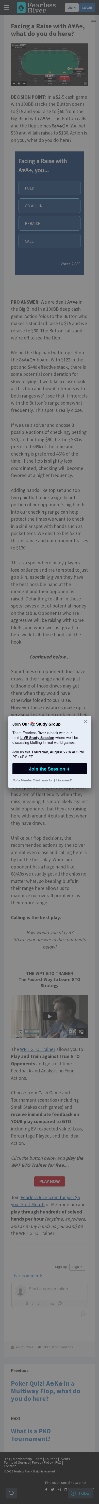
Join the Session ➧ (49, 769)
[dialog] (49, 752)
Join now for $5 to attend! (53, 780)
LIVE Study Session (37, 737)
